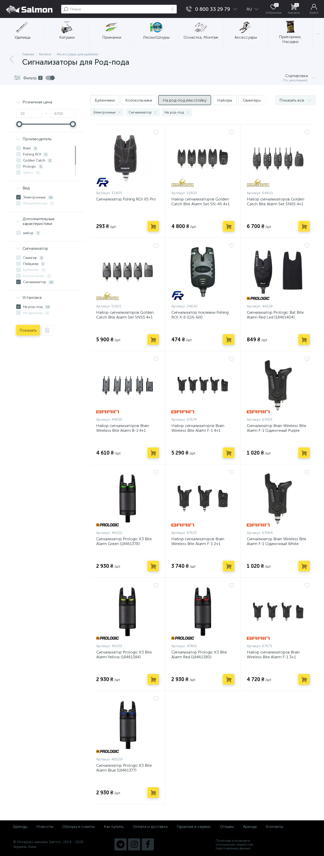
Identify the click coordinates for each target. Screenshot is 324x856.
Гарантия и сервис (194, 826)
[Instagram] (134, 844)
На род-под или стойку (185, 100)
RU (250, 9)
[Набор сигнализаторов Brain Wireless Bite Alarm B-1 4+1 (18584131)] (127, 385)
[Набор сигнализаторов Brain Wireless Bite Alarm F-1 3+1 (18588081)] (278, 612)
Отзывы (227, 826)
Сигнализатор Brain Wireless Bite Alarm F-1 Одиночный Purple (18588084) (276, 430)
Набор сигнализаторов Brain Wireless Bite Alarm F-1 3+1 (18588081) (273, 657)
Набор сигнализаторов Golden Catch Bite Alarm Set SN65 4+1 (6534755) (275, 204)
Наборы (224, 100)
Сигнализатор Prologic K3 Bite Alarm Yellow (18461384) (124, 654)
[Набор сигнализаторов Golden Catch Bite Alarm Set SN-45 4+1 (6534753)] (202, 159)
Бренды (20, 826)
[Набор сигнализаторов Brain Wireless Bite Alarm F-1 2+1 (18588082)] (202, 498)
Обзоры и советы (78, 826)
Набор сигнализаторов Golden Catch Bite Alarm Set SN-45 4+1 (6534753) (200, 204)
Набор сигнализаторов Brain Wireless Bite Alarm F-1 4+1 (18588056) (197, 430)
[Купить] (153, 226)
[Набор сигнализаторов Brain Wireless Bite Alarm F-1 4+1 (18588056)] (202, 385)
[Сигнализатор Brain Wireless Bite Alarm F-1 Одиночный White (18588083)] (278, 498)
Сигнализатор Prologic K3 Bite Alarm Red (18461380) (199, 654)
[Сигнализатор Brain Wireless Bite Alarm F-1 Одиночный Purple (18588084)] (278, 385)
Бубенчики (105, 100)
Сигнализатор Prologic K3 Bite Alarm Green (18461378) (124, 541)
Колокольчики (138, 100)
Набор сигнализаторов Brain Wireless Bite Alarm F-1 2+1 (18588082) (197, 543)
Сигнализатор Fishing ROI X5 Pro (126, 199)
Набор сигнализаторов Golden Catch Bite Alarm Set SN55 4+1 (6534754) (125, 317)
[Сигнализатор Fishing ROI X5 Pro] (127, 159)
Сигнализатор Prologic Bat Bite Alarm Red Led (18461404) (275, 315)
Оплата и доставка (150, 826)
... (318, 32)
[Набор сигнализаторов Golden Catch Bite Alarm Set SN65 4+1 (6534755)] (278, 159)
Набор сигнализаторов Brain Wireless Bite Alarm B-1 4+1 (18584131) (122, 430)
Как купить (114, 826)
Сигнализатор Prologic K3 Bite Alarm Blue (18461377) (124, 768)
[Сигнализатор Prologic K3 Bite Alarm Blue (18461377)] (127, 725)
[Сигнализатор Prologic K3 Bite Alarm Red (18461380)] (202, 612)
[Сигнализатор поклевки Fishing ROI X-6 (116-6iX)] (202, 272)
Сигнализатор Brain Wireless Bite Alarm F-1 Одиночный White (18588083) (276, 543)
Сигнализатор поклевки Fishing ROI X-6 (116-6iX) (200, 315)
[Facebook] (148, 844)
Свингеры (252, 100)
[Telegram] (120, 844)
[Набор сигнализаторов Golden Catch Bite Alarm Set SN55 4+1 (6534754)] (127, 272)
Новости (44, 826)
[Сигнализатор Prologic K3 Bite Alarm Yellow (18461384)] (127, 612)
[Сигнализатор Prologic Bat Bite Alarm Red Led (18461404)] (278, 272)
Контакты (274, 826)
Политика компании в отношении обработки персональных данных (234, 844)
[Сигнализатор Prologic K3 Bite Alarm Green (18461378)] (127, 498)
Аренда (250, 826)
